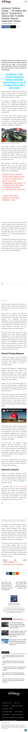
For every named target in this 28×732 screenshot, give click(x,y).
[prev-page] (2, 648)
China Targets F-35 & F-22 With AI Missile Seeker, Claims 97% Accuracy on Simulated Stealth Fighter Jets (13, 674)
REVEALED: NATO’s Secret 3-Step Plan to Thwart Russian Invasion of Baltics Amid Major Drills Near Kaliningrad (13, 680)
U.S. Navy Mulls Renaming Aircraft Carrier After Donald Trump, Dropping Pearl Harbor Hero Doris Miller (13, 657)
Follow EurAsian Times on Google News (13, 564)
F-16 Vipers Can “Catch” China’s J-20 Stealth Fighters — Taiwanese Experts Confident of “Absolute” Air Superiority (14, 669)
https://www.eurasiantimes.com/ (14, 606)
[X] (10, 573)
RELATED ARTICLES (6, 619)
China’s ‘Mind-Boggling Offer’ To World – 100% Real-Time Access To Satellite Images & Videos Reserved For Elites (20, 585)
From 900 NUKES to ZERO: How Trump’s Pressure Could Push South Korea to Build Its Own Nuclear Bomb (13, 663)
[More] (17, 26)
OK (25, 730)
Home (2, 5)
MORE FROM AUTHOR (18, 619)
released (8, 104)
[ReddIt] (17, 573)
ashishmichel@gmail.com (11, 562)
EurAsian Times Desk (7, 23)
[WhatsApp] (14, 573)
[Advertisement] (14, 44)
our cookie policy (4, 728)
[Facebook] (7, 573)
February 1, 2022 (8, 200)
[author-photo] (14, 602)
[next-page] (5, 648)
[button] (14, 153)
